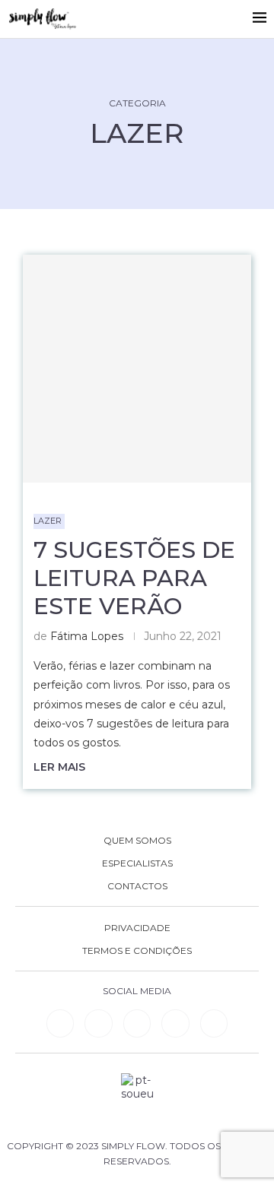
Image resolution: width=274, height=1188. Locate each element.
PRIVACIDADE (137, 928)
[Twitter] (214, 1023)
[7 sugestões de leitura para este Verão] (137, 369)
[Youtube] (175, 1023)
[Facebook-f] (98, 1023)
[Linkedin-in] (60, 1023)
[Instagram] (137, 1023)
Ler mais (59, 767)
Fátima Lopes (86, 636)
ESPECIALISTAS (137, 863)
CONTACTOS (137, 886)
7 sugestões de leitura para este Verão (134, 578)
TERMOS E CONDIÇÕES (137, 950)
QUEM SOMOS (137, 840)
